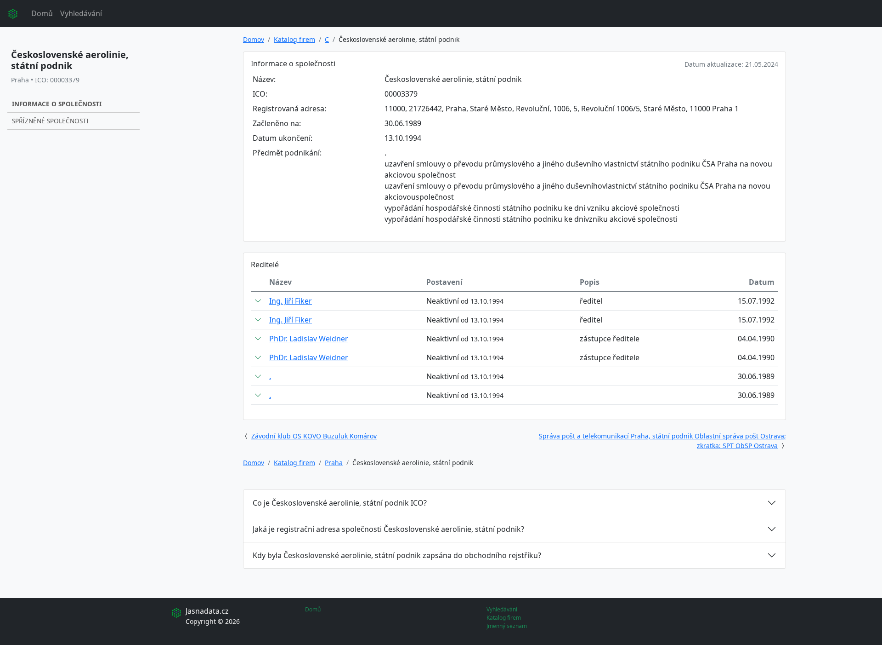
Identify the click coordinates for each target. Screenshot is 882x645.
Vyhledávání (81, 13)
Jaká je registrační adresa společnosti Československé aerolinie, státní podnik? (388, 529)
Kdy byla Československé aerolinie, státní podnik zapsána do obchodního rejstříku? (397, 555)
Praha (334, 462)
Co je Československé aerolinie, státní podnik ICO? (340, 503)
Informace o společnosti (57, 103)
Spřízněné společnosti (50, 120)
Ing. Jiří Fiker (290, 301)
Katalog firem (294, 39)
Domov (253, 39)
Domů (42, 13)
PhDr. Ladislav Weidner (308, 339)
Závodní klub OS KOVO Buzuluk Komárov (314, 436)
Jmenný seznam (506, 626)
